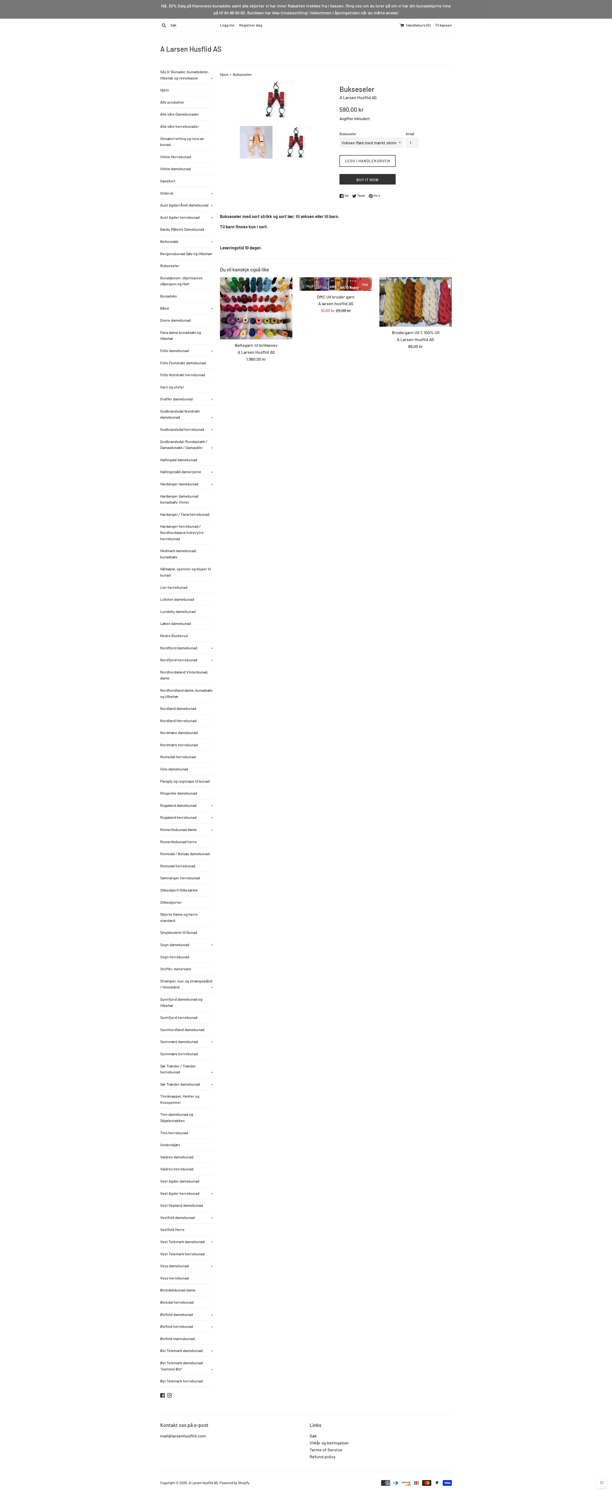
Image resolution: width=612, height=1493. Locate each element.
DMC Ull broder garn (336, 296)
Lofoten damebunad (177, 599)
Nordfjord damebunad (186, 647)
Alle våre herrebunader (179, 126)
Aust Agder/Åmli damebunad (186, 205)
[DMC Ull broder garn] (336, 284)
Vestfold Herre (172, 1229)
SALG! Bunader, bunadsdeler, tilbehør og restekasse (186, 74)
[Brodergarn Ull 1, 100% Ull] (415, 302)
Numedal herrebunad (178, 756)
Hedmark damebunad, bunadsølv (178, 553)
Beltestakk (186, 241)
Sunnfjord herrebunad (178, 1017)
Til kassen (443, 25)
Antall (410, 134)
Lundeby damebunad (178, 611)
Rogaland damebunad (186, 805)
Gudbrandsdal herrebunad (186, 429)
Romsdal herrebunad (177, 866)
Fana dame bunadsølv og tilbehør (180, 335)
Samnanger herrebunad (180, 878)
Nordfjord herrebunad (186, 659)
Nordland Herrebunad (178, 720)
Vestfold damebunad (186, 1217)
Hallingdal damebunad (178, 459)
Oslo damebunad (174, 769)
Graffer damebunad (186, 399)
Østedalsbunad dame (178, 1290)
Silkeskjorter (171, 902)
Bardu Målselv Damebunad (182, 229)
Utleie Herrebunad (175, 156)
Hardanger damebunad (186, 484)
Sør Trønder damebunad (186, 1084)
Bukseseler (169, 265)
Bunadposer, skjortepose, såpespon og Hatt (181, 280)
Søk (313, 1435)
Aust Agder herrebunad (186, 217)
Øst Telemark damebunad (186, 1350)
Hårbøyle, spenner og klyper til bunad (185, 572)
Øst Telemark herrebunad (181, 1381)
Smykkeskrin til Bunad (178, 932)
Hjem (164, 90)
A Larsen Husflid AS (191, 49)
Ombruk (186, 193)
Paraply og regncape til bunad (185, 781)
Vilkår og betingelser (329, 1442)
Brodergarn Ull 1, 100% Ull (415, 332)
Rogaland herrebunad (186, 817)
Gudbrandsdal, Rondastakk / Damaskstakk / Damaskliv (186, 444)
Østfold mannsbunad (177, 1338)
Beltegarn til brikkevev (256, 345)
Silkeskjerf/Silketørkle (179, 890)
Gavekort (167, 181)
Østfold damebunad (186, 1314)
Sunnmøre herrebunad (179, 1053)
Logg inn (227, 25)
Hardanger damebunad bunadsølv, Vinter (179, 499)
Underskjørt (170, 1144)
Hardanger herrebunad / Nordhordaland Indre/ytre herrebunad (182, 532)
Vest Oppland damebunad (181, 1205)
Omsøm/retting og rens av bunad (182, 141)
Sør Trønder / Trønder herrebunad (186, 1069)
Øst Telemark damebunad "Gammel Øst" (186, 1365)
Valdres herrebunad (176, 1169)
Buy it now (367, 179)
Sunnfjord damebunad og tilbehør (181, 1002)
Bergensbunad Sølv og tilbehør (186, 253)
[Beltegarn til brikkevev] (256, 308)
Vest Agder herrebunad (186, 1193)
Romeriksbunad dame (186, 829)
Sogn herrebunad (174, 956)
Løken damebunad (175, 623)
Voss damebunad (186, 1265)
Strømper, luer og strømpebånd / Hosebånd (186, 984)
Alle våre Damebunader (179, 114)
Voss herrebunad (174, 1278)
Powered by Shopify (234, 1483)
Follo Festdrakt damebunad (183, 362)
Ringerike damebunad (178, 793)
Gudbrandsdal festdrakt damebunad (186, 414)
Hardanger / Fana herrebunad (184, 514)
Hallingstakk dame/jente (186, 471)
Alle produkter (172, 102)
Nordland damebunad (178, 708)
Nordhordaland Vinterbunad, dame (184, 675)
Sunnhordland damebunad (182, 1029)
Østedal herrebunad (177, 1302)
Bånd (186, 308)
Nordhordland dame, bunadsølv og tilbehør (186, 693)
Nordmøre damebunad (179, 732)
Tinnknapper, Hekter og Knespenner (179, 1099)
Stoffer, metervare (175, 968)
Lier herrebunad (173, 587)
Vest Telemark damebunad (186, 1241)
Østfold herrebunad (186, 1326)
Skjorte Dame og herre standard (179, 917)
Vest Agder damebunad (179, 1181)
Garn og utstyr (172, 387)
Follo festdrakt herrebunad (182, 374)
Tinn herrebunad (174, 1132)
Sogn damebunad (186, 944)
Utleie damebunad (175, 168)
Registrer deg (250, 25)
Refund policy (323, 1456)
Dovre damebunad (175, 320)
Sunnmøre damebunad (186, 1041)
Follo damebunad (186, 350)
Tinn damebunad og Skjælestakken (176, 1117)
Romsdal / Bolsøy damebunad (185, 853)
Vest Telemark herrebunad (182, 1254)
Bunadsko (168, 296)
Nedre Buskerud (174, 635)
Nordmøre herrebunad (179, 744)
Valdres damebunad (176, 1157)
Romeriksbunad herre (178, 841)
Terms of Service (326, 1449)
